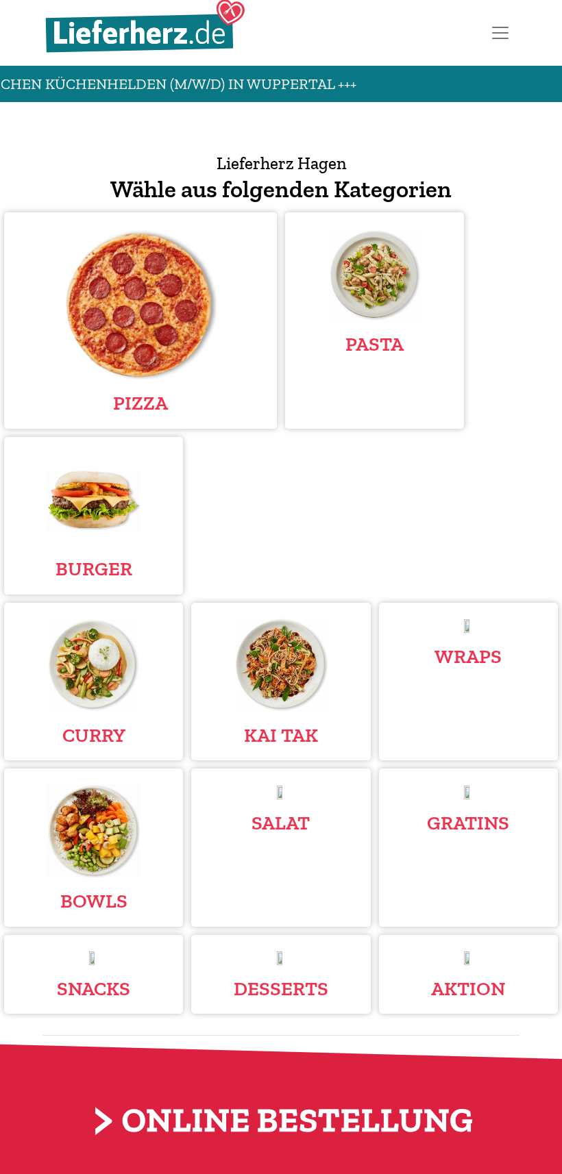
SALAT (281, 822)
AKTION (468, 988)
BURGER (94, 568)
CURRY (93, 735)
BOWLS (93, 900)
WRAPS (468, 656)
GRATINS (468, 822)
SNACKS (93, 988)
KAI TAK (281, 735)
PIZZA (140, 402)
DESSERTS (281, 988)
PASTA (374, 343)
